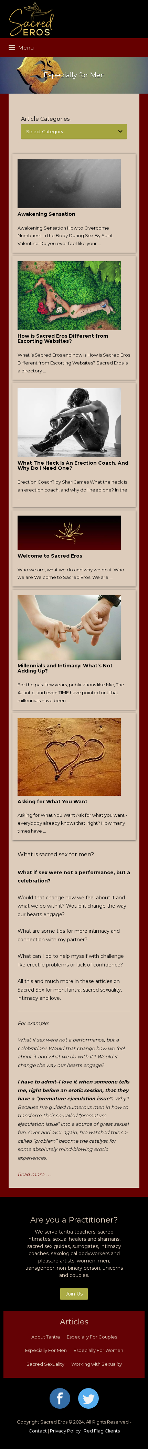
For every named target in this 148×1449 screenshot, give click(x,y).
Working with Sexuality (96, 1364)
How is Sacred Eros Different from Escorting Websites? (63, 338)
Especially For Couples (92, 1337)
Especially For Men (46, 1350)
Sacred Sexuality (45, 1364)
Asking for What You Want (52, 801)
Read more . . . (34, 1174)
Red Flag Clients (102, 1431)
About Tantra (45, 1337)
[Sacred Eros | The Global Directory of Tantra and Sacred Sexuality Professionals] (72, 19)
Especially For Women (98, 1350)
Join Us (74, 1294)
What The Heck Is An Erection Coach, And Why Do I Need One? (73, 465)
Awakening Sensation (46, 214)
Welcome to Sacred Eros (50, 556)
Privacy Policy (65, 1431)
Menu (25, 47)
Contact (38, 1431)
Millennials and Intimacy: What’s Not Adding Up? (65, 668)
